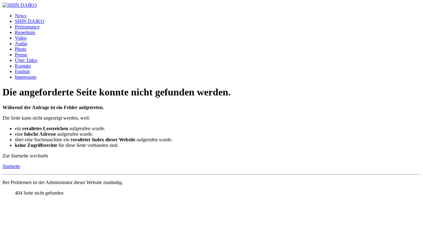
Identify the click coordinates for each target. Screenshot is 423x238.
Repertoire (25, 32)
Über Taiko (26, 60)
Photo (20, 49)
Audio (21, 43)
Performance (27, 26)
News (20, 15)
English (22, 71)
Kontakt (23, 65)
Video (21, 38)
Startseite (11, 166)
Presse (21, 54)
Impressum (25, 77)
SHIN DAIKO (29, 21)
